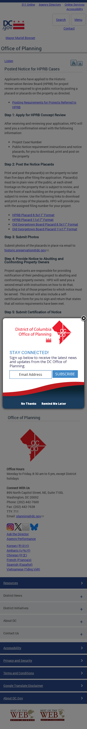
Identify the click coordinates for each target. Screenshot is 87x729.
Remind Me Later (53, 403)
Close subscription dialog (83, 318)
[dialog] (43, 363)
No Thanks (28, 403)
